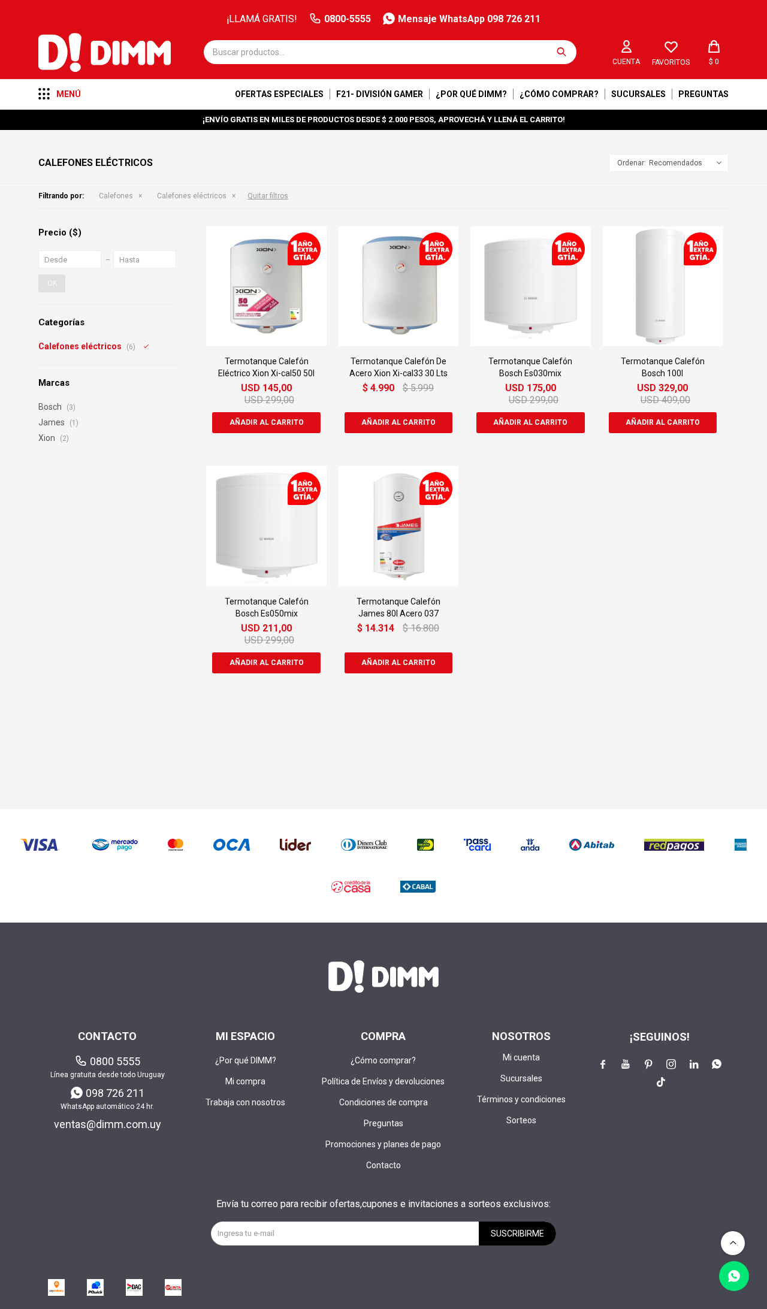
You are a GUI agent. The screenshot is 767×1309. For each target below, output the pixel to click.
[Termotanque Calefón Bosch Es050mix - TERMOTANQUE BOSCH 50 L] (266, 526)
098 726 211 (115, 1093)
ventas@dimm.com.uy (107, 1124)
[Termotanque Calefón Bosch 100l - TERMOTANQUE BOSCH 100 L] (663, 286)
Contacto (383, 1165)
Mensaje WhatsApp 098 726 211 (469, 19)
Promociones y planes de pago (383, 1144)
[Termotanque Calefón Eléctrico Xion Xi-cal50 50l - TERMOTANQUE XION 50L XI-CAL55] (266, 286)
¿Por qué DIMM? (471, 94)
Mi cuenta (521, 1057)
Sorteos (521, 1120)
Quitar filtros (267, 196)
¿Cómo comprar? (559, 94)
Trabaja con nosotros (245, 1102)
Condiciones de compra (383, 1102)
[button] (561, 52)
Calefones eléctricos (192, 196)
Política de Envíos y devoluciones (383, 1081)
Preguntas (703, 94)
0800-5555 (347, 19)
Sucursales (638, 94)
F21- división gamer (379, 94)
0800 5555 (115, 1061)
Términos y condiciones (521, 1099)
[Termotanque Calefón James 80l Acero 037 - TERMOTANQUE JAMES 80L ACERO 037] (398, 526)
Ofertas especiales (279, 94)
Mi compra (245, 1081)
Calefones (116, 196)
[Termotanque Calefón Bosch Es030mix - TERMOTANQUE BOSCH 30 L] (530, 286)
